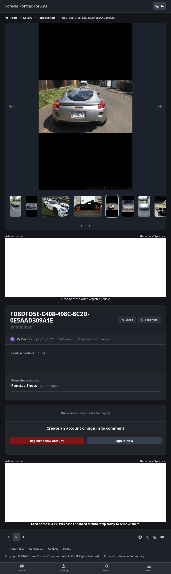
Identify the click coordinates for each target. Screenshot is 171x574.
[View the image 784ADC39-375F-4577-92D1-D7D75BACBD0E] (128, 206)
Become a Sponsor (153, 236)
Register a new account (47, 441)
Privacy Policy (16, 548)
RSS (68, 548)
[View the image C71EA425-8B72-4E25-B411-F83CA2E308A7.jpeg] (88, 206)
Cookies (53, 548)
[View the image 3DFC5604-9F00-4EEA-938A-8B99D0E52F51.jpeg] (55, 206)
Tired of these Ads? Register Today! (85, 299)
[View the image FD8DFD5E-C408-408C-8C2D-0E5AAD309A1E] (112, 206)
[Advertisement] (85, 267)
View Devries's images (93, 339)
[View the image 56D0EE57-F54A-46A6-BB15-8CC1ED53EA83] (31, 206)
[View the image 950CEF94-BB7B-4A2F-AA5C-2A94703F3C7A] (15, 206)
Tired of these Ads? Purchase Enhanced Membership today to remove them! (85, 524)
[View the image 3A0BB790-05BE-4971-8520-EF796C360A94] (144, 206)
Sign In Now (124, 441)
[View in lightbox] (85, 106)
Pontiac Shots (24, 385)
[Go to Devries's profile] (12, 339)
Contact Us (36, 548)
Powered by (124, 556)
